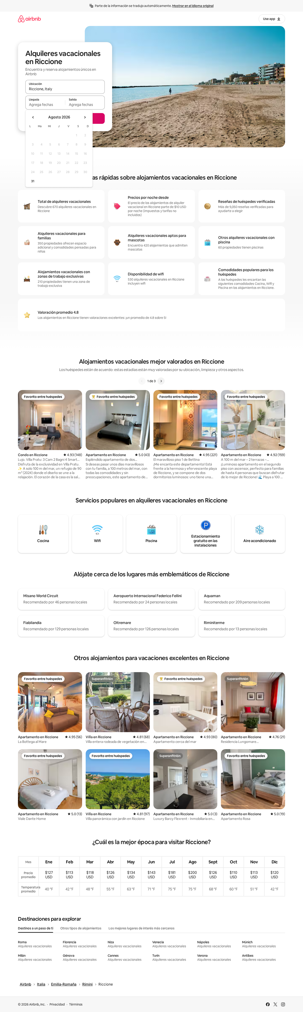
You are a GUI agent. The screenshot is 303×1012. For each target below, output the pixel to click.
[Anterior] (142, 381)
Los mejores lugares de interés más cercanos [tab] (141, 928)
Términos (76, 1004)
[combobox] (65, 89)
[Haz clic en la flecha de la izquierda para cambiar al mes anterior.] (33, 117)
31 (32, 181)
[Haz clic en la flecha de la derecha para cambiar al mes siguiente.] (84, 117)
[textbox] (45, 104)
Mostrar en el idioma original (193, 6)
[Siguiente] (161, 381)
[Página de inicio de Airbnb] (29, 19)
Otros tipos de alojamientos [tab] (80, 928)
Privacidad (57, 1004)
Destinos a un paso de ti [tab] (35, 928)
